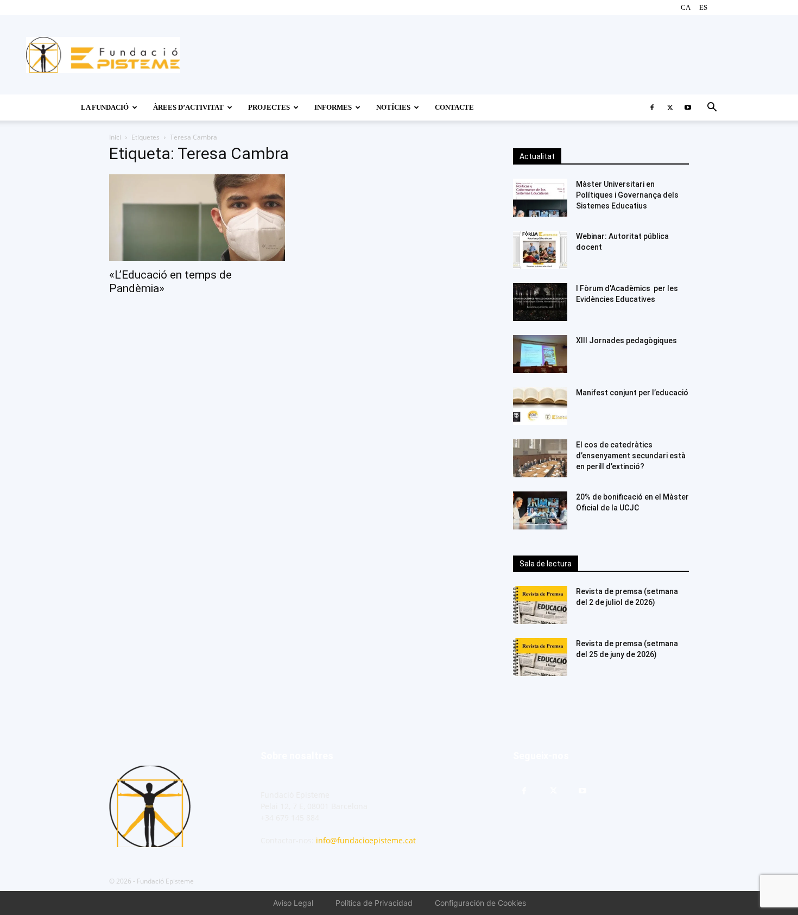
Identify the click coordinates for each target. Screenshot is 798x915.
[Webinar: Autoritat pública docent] (540, 250)
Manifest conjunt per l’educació (632, 392)
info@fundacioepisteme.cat (366, 840)
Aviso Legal (293, 902)
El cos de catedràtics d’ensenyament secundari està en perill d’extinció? (631, 455)
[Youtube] (688, 107)
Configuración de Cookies (480, 902)
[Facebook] (652, 107)
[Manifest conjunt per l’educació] (540, 406)
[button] (712, 108)
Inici (115, 137)
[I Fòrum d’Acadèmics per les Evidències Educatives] (540, 302)
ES (703, 7)
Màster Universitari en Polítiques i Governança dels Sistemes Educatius (627, 195)
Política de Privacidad (374, 902)
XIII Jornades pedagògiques (626, 340)
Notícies (393, 107)
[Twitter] (670, 107)
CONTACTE (454, 107)
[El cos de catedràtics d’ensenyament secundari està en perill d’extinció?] (540, 458)
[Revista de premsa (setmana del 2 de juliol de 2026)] (540, 605)
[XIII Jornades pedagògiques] (540, 354)
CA (686, 7)
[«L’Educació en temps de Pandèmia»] (197, 217)
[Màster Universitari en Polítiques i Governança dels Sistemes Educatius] (540, 198)
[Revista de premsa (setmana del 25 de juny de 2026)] (540, 657)
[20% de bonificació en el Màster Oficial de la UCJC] (540, 510)
